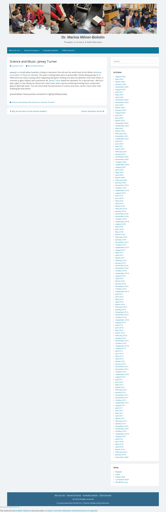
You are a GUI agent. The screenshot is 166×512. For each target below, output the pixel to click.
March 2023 (120, 120)
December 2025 (121, 87)
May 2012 (119, 385)
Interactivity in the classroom (29, 102)
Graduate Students (50, 50)
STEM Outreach (68, 50)
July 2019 (119, 195)
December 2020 (121, 157)
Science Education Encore (92, 111)
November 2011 (122, 397)
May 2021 (119, 146)
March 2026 (120, 82)
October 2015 (120, 289)
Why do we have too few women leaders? (29, 111)
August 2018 (120, 224)
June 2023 (119, 118)
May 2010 (119, 444)
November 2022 (122, 123)
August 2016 (120, 276)
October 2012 (120, 372)
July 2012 (119, 379)
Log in (117, 474)
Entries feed (120, 477)
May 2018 (119, 232)
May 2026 (119, 79)
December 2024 (121, 100)
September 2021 (122, 139)
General (15, 102)
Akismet (17, 507)
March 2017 (120, 258)
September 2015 (122, 291)
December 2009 (121, 457)
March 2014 (120, 333)
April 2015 (119, 302)
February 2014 (121, 335)
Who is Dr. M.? (14, 50)
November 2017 (122, 242)
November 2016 (122, 268)
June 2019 (119, 198)
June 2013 (119, 353)
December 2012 (121, 366)
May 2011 (119, 413)
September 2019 (122, 190)
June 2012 (119, 382)
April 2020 (119, 175)
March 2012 (120, 387)
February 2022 (121, 133)
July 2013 (119, 351)
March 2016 (120, 281)
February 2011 (121, 421)
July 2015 (119, 294)
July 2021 (119, 141)
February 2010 (121, 452)
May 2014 (119, 330)
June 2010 (119, 441)
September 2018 (122, 221)
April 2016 (119, 278)
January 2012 (120, 392)
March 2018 (120, 234)
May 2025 (119, 95)
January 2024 (120, 110)
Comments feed (122, 479)
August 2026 (120, 76)
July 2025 (119, 92)
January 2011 (120, 423)
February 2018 (121, 237)
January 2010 (120, 454)
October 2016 (120, 271)
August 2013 (120, 348)
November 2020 (122, 159)
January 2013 (120, 364)
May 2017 (119, 252)
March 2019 (120, 206)
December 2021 (121, 136)
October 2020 (120, 162)
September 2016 (122, 273)
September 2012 (122, 374)
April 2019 (119, 203)
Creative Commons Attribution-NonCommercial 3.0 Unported (71, 510)
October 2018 (120, 219)
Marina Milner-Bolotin (36, 66)
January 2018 (120, 239)
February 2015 (121, 307)
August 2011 (120, 405)
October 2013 (120, 343)
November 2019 (122, 185)
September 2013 (122, 346)
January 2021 (120, 154)
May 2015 (119, 299)
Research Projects (31, 50)
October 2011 (120, 400)
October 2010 (120, 431)
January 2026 (120, 84)
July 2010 (119, 439)
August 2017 (120, 250)
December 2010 (121, 426)
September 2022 (122, 126)
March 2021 (120, 149)
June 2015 (119, 296)
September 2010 (122, 434)
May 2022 (119, 128)
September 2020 (122, 164)
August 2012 (120, 377)
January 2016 (120, 283)
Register (118, 472)
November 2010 (122, 429)
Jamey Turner (54, 80)
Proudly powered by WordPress (69, 503)
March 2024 (120, 107)
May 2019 (119, 201)
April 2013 (119, 359)
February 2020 (121, 180)
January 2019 (120, 211)
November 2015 (122, 286)
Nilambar (105, 503)
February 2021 (121, 151)
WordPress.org (121, 482)
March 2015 (120, 304)
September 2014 (122, 320)
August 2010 (120, 436)
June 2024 (119, 105)
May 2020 (119, 172)
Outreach (43, 102)
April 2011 (119, 416)
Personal (51, 102)
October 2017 (120, 245)
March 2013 (120, 361)
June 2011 (119, 410)
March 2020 (120, 177)
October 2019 (120, 188)
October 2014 (120, 317)
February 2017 (121, 260)
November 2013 (122, 341)
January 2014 (120, 338)
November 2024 (122, 102)
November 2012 (122, 369)
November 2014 (122, 315)
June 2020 (119, 170)
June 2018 (119, 229)
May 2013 (119, 356)
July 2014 (119, 325)
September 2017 (122, 247)
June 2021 (119, 144)
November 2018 (122, 216)
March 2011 (120, 418)
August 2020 (120, 167)
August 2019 (120, 193)
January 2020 (120, 182)
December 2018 (121, 214)
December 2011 (121, 395)
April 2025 (119, 97)
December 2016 (121, 265)
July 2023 (119, 115)
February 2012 (121, 390)
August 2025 (120, 89)
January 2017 (120, 263)
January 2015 (120, 309)
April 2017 (119, 255)
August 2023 (120, 113)
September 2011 (122, 403)
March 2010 (120, 449)
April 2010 (119, 447)
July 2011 (119, 408)
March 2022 (120, 131)
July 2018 (119, 226)
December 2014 (121, 312)
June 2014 (119, 328)
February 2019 (121, 208)
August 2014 (120, 322)
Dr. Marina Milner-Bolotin (83, 37)
